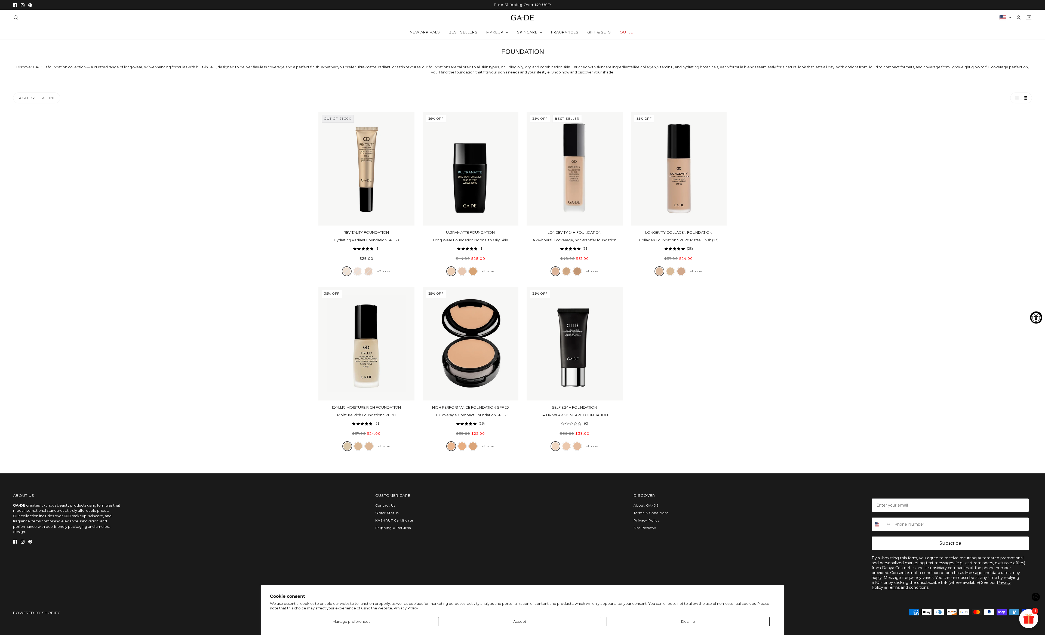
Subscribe (950, 543)
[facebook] (15, 5)
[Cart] (1029, 18)
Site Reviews (645, 528)
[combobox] (882, 524)
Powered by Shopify (36, 613)
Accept (519, 621)
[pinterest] (30, 5)
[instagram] (23, 5)
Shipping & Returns (393, 528)
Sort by (26, 98)
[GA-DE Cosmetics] (522, 17)
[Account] (1019, 18)
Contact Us (385, 505)
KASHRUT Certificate (394, 520)
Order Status (387, 513)
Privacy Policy (406, 608)
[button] (1015, 98)
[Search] (16, 18)
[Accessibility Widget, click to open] (1036, 318)
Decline (688, 621)
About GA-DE (646, 505)
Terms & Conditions (651, 513)
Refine (49, 98)
